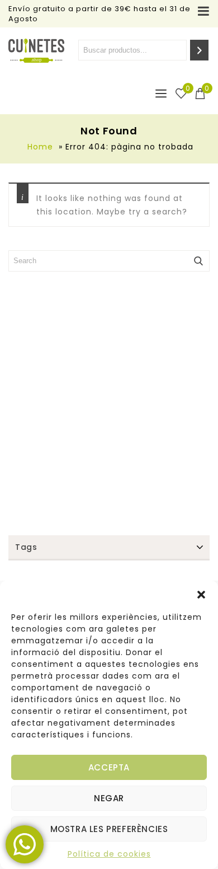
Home (40, 146)
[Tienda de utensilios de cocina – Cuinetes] (36, 51)
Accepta (109, 767)
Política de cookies (109, 853)
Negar (109, 798)
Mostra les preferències (109, 829)
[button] (201, 594)
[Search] (199, 50)
